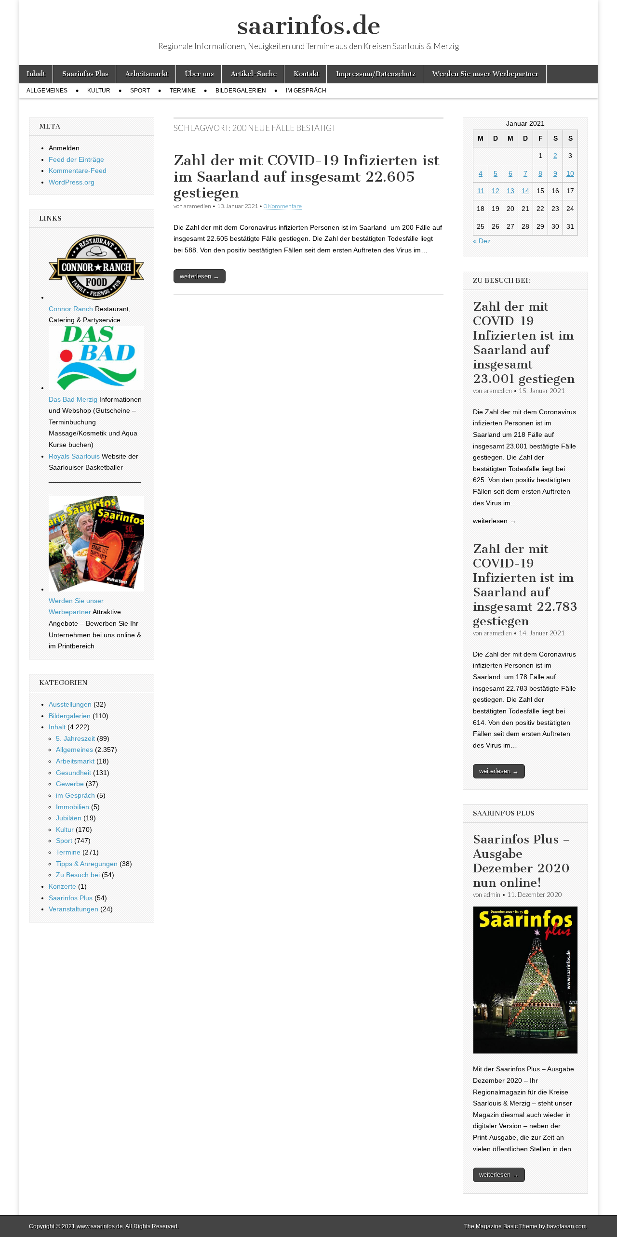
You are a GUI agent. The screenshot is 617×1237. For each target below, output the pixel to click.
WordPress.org (71, 182)
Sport (140, 90)
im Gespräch (306, 90)
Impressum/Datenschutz (376, 74)
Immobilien (72, 807)
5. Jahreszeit (75, 738)
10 (570, 173)
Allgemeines (47, 90)
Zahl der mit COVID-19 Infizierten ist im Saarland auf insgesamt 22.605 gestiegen (307, 176)
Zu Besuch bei (78, 875)
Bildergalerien (240, 90)
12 (495, 191)
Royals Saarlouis (74, 456)
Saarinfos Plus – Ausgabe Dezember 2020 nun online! (521, 861)
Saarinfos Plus (85, 74)
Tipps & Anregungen (87, 864)
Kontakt (306, 74)
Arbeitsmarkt (146, 74)
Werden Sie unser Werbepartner (485, 74)
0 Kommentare (283, 206)
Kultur (98, 90)
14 (525, 191)
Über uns (199, 74)
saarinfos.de (309, 25)
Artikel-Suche (254, 74)
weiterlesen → (199, 276)
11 (480, 191)
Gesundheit (73, 772)
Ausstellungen (70, 704)
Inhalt (36, 74)
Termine (183, 90)
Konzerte (62, 886)
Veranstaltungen (73, 909)
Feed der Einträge (76, 159)
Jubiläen (68, 818)
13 (510, 191)
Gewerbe (70, 784)
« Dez (482, 241)
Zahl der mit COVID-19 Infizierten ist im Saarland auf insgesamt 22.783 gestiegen (525, 585)
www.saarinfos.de (100, 1226)
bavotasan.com (567, 1226)
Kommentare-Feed (78, 170)
